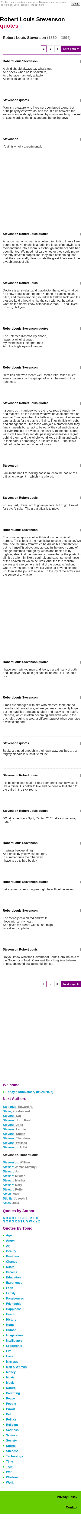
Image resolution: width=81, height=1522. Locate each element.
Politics (11, 1419)
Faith (9, 1288)
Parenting (13, 1393)
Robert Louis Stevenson (20, 61)
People (11, 1403)
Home (10, 1324)
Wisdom (12, 1477)
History (11, 1319)
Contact (71, 1507)
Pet (8, 1414)
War (8, 1472)
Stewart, (20, 1167)
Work (10, 1482)
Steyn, (11, 1194)
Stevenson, (15, 1147)
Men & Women (16, 1366)
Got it (76, 3)
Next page (71, 48)
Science (12, 1435)
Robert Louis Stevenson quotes (25, 328)
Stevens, (12, 1115)
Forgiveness (15, 1298)
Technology (14, 1456)
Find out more (37, 5)
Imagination (14, 1335)
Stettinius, (18, 1106)
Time (9, 1461)
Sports (11, 1445)
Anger (10, 1240)
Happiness (13, 1309)
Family (10, 1293)
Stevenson (10, 139)
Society (11, 1440)
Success (12, 1451)
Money (11, 1372)
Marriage (12, 1361)
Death (10, 1266)
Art (8, 1245)
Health (10, 1314)
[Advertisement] (34, 194)
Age (9, 1235)
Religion (12, 1424)
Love (9, 1356)
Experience (14, 1282)
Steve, (16, 1111)
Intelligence (14, 1340)
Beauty (11, 1251)
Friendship (13, 1303)
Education (13, 1277)
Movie (10, 1377)
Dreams (11, 1272)
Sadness (12, 1430)
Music (10, 1382)
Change (11, 1261)
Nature (11, 1388)
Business (13, 1256)
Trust (9, 1466)
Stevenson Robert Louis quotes (25, 233)
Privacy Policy (67, 1497)
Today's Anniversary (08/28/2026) (29, 1092)
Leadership (14, 1345)
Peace (10, 1398)
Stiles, (11, 1203)
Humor (11, 1330)
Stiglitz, (15, 1198)
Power (10, 1409)
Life (8, 1351)
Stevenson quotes (16, 100)
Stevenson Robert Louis (20, 283)
